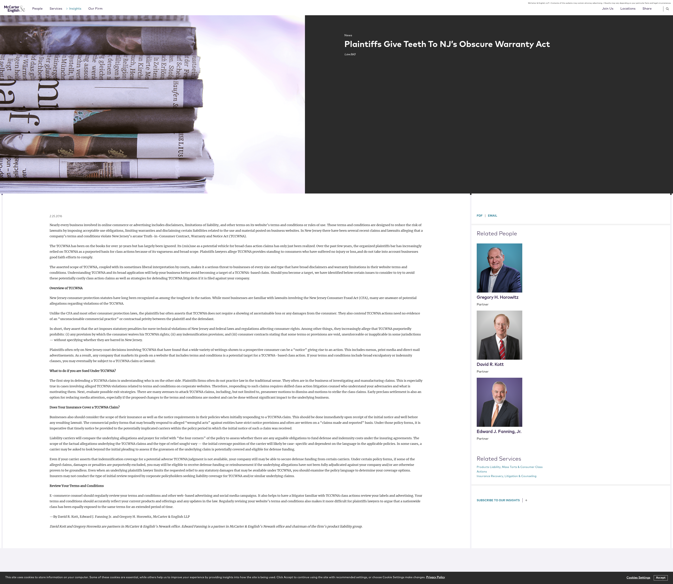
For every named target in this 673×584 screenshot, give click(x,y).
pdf (479, 215)
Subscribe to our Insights (498, 500)
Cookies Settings (638, 577)
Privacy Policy (435, 577)
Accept (660, 577)
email (492, 215)
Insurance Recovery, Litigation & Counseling (506, 476)
